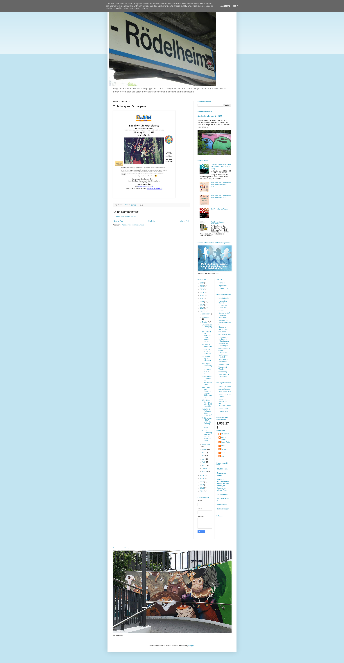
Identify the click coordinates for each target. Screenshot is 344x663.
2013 (202, 485)
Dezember (206, 314)
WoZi (223, 446)
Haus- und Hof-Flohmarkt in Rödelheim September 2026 (221, 185)
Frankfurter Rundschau (222, 400)
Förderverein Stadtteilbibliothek (224, 322)
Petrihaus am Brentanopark (223, 345)
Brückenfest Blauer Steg (222, 307)
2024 (202, 289)
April (204, 462)
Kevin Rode (225, 442)
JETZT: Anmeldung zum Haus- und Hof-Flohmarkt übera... (207, 435)
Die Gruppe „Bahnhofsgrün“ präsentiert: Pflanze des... (207, 368)
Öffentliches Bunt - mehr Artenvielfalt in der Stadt (207, 403)
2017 (202, 311)
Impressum (222, 286)
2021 (202, 299)
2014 (202, 482)
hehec (223, 449)
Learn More (225, 6)
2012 (202, 488)
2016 (202, 475)
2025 (202, 286)
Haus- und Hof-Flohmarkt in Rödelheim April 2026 (221, 197)
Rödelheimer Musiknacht (223, 361)
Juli (203, 453)
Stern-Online (223, 408)
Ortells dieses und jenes (223, 331)
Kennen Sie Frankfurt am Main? (206, 352)
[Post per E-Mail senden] (141, 205)
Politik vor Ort (223, 288)
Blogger (191, 646)
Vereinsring (222, 372)
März (204, 465)
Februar (205, 468)
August (204, 450)
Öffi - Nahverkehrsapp (224, 405)
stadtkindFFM (222, 494)
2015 (202, 479)
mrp (222, 456)
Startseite (151, 221)
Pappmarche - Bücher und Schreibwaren (223, 339)
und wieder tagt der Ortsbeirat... (207, 359)
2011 (202, 491)
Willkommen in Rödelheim (223, 375)
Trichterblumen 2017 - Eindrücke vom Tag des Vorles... (207, 423)
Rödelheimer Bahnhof (223, 356)
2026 (202, 283)
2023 (202, 292)
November (205, 317)
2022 (202, 295)
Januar (204, 471)
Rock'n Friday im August (219, 209)
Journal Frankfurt (224, 389)
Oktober (205, 322)
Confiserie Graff (224, 313)
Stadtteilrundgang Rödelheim (217, 223)
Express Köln (223, 411)
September (206, 444)
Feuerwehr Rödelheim (222, 317)
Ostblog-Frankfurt (224, 334)
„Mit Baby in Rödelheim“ (207, 345)
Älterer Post (184, 221)
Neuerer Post (118, 221)
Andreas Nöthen (224, 438)
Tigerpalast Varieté (222, 368)
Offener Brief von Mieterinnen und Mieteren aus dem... (206, 337)
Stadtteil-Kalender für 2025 (210, 116)
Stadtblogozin (222, 469)
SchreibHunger (223, 509)
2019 (202, 305)
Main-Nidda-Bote (224, 392)
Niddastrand (222, 327)
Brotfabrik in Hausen (222, 302)
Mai (203, 459)
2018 (202, 308)
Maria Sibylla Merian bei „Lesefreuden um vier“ (207, 412)
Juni (203, 456)
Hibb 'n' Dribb (222, 505)
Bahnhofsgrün (223, 298)
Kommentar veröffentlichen (126, 216)
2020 (202, 302)
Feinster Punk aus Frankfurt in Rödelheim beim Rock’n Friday (221, 167)
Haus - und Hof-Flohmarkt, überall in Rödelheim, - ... (207, 392)
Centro (220, 310)
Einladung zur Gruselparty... (207, 327)
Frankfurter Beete (224, 386)
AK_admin (225, 434)
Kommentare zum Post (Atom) (133, 225)
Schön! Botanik (224, 364)
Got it (235, 6)
